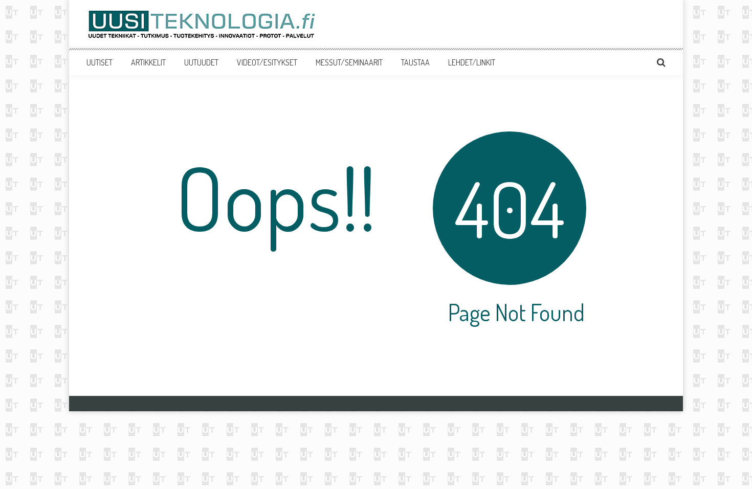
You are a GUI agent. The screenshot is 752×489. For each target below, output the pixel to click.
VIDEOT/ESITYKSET (267, 62)
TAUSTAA (415, 62)
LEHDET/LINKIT (471, 62)
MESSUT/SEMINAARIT (349, 62)
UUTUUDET (201, 62)
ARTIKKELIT (148, 62)
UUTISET (99, 62)
